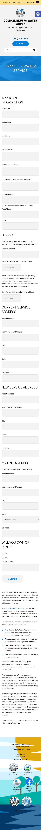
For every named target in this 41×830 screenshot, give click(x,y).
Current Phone (8, 194)
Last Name (6, 136)
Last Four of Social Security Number (17, 179)
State (4, 359)
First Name (6, 109)
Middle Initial (6, 122)
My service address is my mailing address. (18, 469)
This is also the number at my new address (18, 206)
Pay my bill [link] (20, 43)
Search (34, 49)
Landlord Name (7, 562)
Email (4, 220)
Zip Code (5, 373)
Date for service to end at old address (17, 261)
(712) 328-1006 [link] (20, 38)
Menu (37, 2)
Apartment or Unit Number (12, 332)
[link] (38, 14)
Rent (6, 557)
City (3, 345)
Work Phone (6, 209)
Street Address (8, 318)
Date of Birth (7, 149)
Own (6, 553)
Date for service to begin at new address (18, 292)
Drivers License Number (12, 164)
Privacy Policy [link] (20, 810)
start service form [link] (14, 608)
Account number (8, 249)
